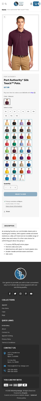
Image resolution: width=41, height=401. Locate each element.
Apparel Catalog (7, 336)
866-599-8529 (12, 371)
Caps (3, 312)
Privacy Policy (6, 339)
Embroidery (5, 326)
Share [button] (8, 211)
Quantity (7, 184)
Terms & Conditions (8, 342)
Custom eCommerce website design (16, 395)
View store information (14, 206)
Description (9, 226)
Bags (3, 315)
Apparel (4, 305)
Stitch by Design (16, 391)
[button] (6, 4)
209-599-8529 (12, 370)
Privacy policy (21, 398)
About (4, 329)
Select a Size (8, 107)
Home (4, 10)
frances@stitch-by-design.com (18, 366)
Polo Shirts (5, 308)
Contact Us (5, 332)
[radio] (7, 102)
